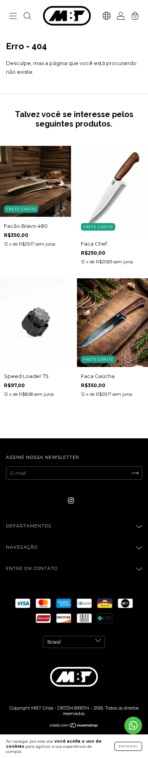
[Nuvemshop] (74, 726)
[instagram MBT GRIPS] (71, 500)
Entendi (128, 746)
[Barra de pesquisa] (27, 16)
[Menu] (13, 16)
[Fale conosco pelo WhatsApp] (133, 725)
